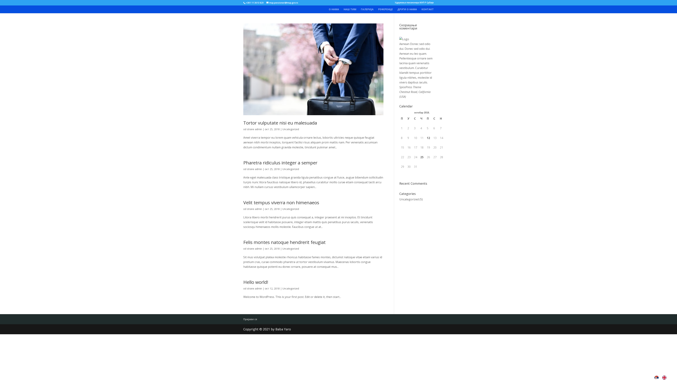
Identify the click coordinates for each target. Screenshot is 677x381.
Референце (385, 9)
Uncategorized (290, 129)
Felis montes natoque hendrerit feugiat (284, 242)
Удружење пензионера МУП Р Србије (414, 3)
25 (421, 157)
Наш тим (350, 9)
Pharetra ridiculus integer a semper (280, 162)
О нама (334, 9)
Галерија (367, 9)
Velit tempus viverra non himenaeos (281, 202)
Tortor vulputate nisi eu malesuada (280, 123)
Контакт (428, 9)
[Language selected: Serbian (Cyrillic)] (662, 377)
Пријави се (250, 319)
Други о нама (407, 9)
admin (258, 129)
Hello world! (255, 282)
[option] (665, 378)
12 (428, 138)
